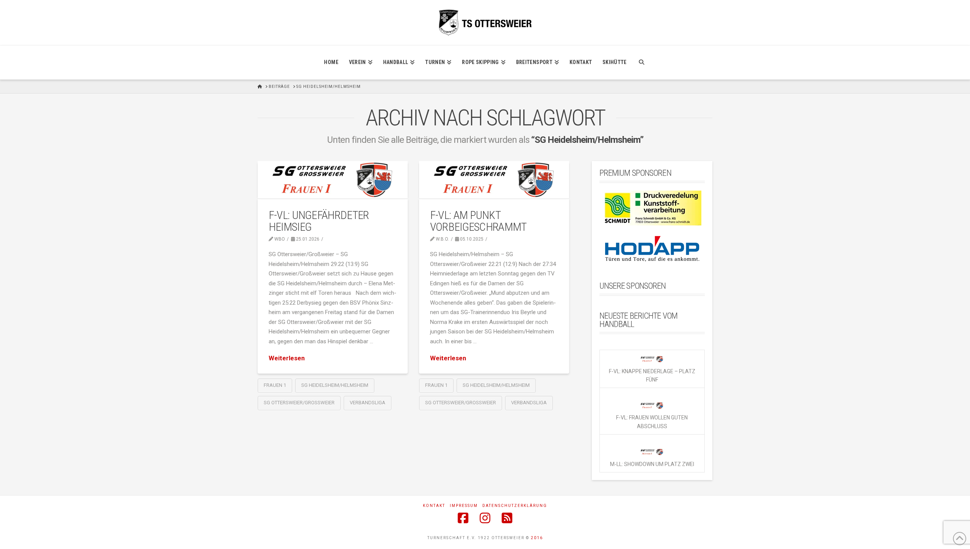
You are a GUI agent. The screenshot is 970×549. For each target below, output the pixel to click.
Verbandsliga (367, 402)
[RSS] (507, 518)
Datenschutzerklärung (514, 506)
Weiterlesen (287, 358)
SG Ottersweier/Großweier (299, 402)
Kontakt (434, 506)
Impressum (464, 506)
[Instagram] (485, 518)
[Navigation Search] (641, 62)
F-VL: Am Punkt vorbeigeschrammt (478, 221)
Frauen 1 (275, 385)
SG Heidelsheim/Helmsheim (334, 385)
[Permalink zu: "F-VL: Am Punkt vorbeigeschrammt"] (494, 180)
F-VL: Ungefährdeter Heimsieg (319, 221)
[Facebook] (463, 518)
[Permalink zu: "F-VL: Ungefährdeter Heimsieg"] (333, 180)
